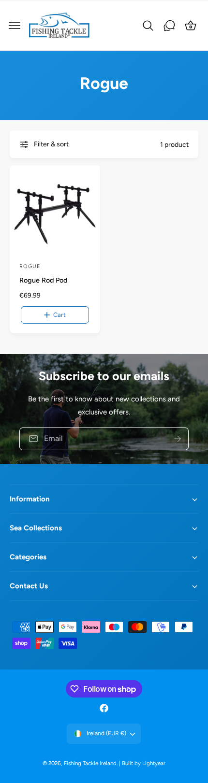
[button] (14, 25)
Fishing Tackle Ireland (90, 763)
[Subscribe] (177, 438)
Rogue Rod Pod (43, 280)
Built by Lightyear (143, 763)
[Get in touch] (169, 25)
